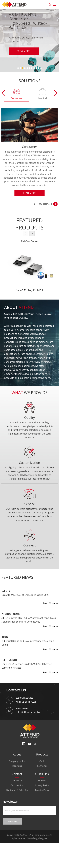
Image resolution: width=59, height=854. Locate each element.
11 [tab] (41, 68)
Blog (4, 637)
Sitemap (42, 780)
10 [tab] (38, 68)
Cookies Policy (42, 790)
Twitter (35, 744)
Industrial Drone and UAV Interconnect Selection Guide (27, 642)
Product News (10, 614)
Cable (42, 761)
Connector (42, 765)
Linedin (24, 744)
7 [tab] (32, 68)
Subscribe (12, 821)
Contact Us (17, 780)
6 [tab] (29, 68)
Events (5, 590)
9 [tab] (36, 68)
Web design (33, 838)
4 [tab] (25, 68)
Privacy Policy (42, 785)
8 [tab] (34, 68)
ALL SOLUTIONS (43, 204)
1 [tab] (18, 68)
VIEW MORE (23, 51)
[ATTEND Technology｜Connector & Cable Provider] (15, 4)
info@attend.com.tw (28, 712)
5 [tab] (27, 68)
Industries (17, 765)
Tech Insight (9, 660)
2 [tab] (20, 68)
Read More (29, 193)
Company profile (17, 761)
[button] (56, 93)
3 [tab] (22, 68)
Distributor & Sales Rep (17, 790)
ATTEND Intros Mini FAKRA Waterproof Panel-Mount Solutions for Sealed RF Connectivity (29, 619)
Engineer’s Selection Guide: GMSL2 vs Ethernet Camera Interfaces (26, 665)
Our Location (16, 785)
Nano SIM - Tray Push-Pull (29, 290)
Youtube (29, 744)
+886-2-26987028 (26, 701)
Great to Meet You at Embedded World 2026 (25, 594)
